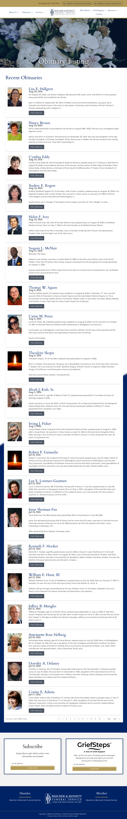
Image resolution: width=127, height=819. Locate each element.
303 (115, 719)
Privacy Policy (52, 816)
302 (109, 719)
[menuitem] (14, 12)
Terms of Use (62, 816)
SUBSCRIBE (32, 768)
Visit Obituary (36, 113)
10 (99, 719)
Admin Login (73, 816)
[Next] (119, 719)
